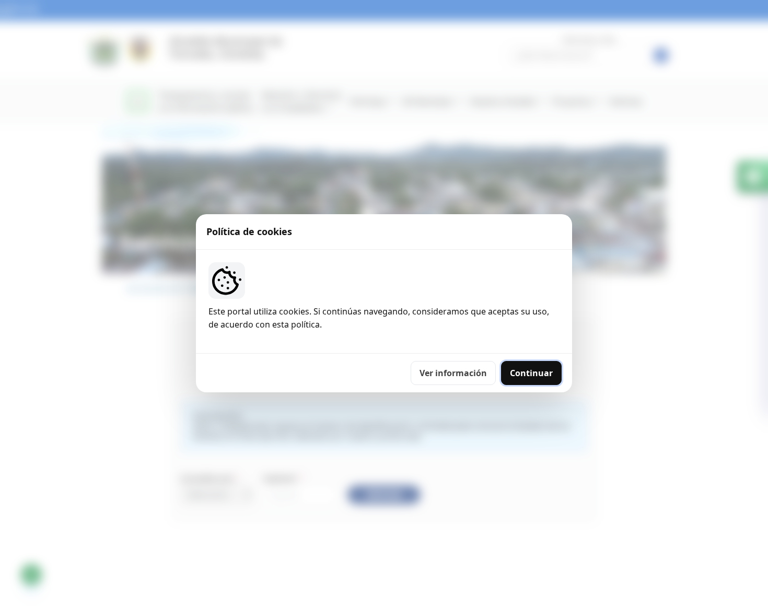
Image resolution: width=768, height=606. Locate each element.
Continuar (531, 373)
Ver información (453, 373)
